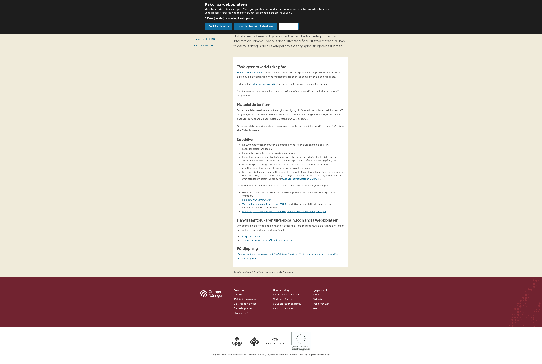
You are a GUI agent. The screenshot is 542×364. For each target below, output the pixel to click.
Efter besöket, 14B (203, 45)
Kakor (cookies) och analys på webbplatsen (230, 18)
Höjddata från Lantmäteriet (256, 199)
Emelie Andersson (284, 272)
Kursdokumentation (283, 308)
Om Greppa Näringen (244, 303)
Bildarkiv (330, 299)
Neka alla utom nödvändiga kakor (255, 26)
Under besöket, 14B (204, 38)
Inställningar (288, 26)
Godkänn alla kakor (218, 26)
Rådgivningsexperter (244, 299)
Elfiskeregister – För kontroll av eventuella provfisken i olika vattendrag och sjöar (284, 211)
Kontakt (237, 294)
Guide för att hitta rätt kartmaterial (301, 178)
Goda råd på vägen (283, 299)
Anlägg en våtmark (251, 236)
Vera (315, 308)
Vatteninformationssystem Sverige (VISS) (264, 203)
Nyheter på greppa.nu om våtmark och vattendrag (267, 240)
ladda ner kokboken (263, 83)
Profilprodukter (321, 303)
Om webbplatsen (242, 308)
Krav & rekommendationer (251, 72)
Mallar (316, 294)
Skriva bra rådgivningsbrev (287, 303)
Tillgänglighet (240, 313)
